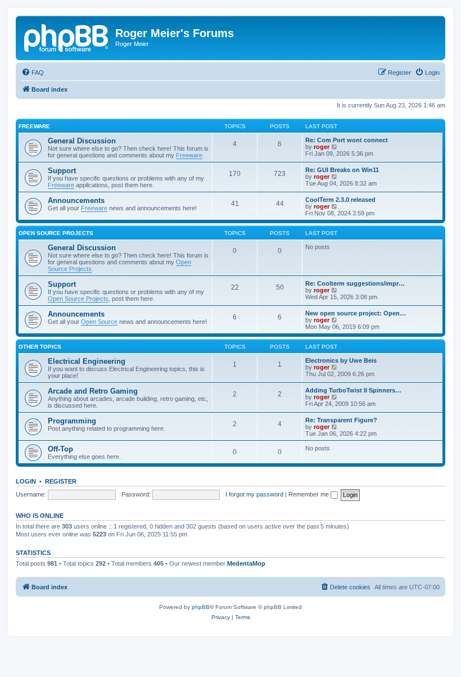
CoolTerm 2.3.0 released (340, 199)
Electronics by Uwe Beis (341, 360)
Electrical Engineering (86, 361)
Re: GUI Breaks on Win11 (342, 169)
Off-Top (60, 449)
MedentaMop (246, 563)
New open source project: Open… (355, 313)
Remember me (309, 494)
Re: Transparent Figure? (341, 420)
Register (60, 481)
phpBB (201, 607)
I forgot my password (254, 494)
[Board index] (67, 37)
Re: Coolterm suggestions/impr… (355, 283)
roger (321, 146)
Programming (72, 421)
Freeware (34, 126)
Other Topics (40, 347)
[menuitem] (32, 72)
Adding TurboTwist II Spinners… (353, 390)
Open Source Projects (56, 233)
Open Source (99, 321)
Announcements (76, 200)
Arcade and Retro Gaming (93, 391)
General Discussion (82, 141)
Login (26, 481)
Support (62, 170)
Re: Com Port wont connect (346, 140)
